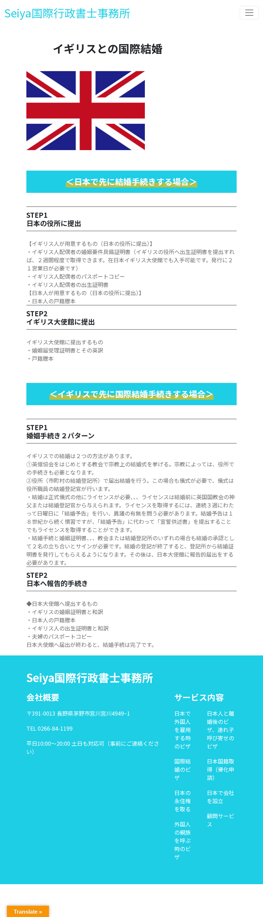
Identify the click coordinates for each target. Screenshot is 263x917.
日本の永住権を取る (182, 800)
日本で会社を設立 (220, 796)
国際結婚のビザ (182, 769)
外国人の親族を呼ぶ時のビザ (182, 840)
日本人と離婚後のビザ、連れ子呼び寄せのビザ (220, 729)
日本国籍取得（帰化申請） (220, 769)
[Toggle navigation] (249, 12)
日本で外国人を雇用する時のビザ (182, 729)
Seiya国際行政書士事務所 (67, 13)
